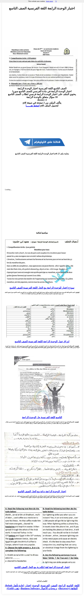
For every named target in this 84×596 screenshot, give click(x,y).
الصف (54, 585)
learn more (49, 1)
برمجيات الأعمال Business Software (39, 588)
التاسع (70, 585)
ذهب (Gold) (13, 588)
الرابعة (62, 585)
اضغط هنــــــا (33, 105)
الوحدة (36, 585)
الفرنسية (45, 585)
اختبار (28, 585)
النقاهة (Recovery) (68, 588)
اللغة (77, 585)
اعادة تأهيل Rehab (14, 585)
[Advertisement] (42, 30)
